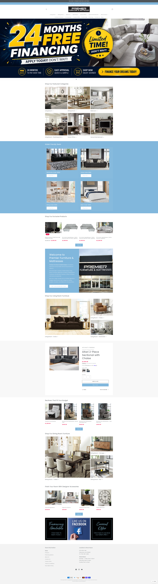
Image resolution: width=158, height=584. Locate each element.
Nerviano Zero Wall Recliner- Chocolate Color (85, 422)
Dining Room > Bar (96, 479)
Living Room (48, 111)
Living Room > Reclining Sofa (53, 137)
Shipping (84, 363)
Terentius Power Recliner (50, 421)
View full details (103, 389)
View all (79, 245)
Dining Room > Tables (51, 479)
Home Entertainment (97, 137)
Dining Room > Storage (97, 453)
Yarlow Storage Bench (50, 507)
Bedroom (93, 111)
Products (47, 552)
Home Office (71, 137)
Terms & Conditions (49, 563)
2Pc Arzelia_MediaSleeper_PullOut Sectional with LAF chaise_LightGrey (70, 238)
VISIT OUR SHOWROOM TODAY (58, 286)
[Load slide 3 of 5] (78, 79)
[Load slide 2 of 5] (76, 79)
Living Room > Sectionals (98, 336)
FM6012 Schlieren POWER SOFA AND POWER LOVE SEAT (52, 238)
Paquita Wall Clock (100, 507)
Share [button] (85, 389)
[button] (46, 9)
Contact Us (47, 559)
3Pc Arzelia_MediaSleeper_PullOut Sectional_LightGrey (104, 238)
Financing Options (49, 554)
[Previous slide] (73, 79)
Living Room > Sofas (51, 336)
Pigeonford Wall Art (66, 507)
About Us (47, 557)
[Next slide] (84, 79)
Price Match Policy (49, 565)
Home (46, 550)
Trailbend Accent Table (84, 507)
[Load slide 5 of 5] (82, 79)
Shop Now (51, 175)
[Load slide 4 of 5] (80, 79)
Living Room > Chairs (97, 317)
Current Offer (48, 561)
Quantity (84, 374)
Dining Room (71, 111)
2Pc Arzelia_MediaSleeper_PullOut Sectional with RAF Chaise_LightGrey (87, 238)
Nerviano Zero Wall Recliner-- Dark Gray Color (104, 422)
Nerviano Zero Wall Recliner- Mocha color (70, 422)
